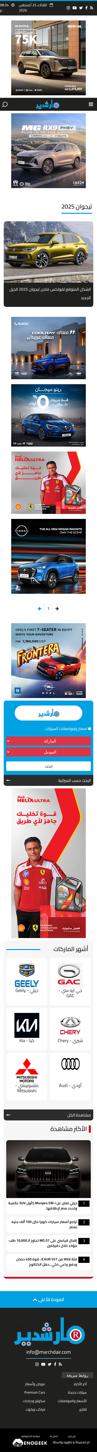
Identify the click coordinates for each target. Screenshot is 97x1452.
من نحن (72, 1436)
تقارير (83, 1409)
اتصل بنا (54, 1436)
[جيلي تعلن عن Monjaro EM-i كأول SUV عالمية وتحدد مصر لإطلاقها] (48, 1168)
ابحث (48, 766)
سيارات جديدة (77, 1392)
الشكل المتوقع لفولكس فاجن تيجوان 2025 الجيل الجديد (50, 293)
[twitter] (81, 7)
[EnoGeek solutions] (30, 1442)
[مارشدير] (47, 104)
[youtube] (75, 7)
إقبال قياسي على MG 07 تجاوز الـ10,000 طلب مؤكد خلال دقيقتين (43, 1243)
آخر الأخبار (80, 1384)
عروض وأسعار (35, 1384)
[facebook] (86, 7)
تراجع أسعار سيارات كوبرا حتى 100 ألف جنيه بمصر (44, 1224)
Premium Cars (34, 1392)
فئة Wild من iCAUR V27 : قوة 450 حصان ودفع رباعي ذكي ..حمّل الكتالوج (46, 1262)
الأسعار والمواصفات (72, 1401)
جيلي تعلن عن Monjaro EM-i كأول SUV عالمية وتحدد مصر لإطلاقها (42, 1206)
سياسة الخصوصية (30, 1436)
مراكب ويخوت (35, 1409)
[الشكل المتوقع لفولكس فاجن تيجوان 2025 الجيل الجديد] (48, 252)
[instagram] (68, 7)
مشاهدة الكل (79, 1115)
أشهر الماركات (70, 949)
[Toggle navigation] (91, 104)
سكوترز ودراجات (34, 1401)
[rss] (91, 7)
